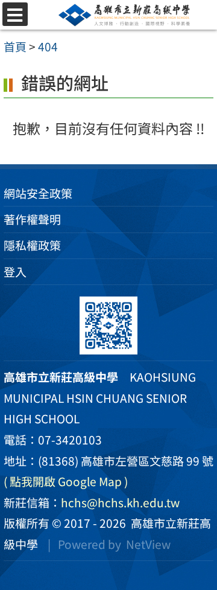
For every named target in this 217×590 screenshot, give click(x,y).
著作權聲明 (32, 219)
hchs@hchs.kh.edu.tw (120, 502)
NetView (148, 544)
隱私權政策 (32, 245)
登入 (15, 271)
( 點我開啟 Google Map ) (66, 481)
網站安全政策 (38, 193)
